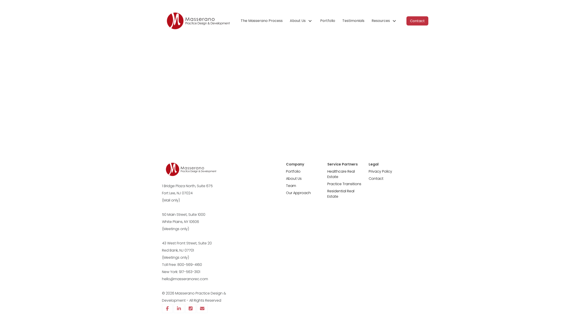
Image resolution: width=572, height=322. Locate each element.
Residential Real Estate (340, 194)
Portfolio (293, 171)
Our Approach (298, 192)
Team (291, 185)
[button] (301, 21)
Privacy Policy (380, 171)
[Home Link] (197, 21)
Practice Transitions (344, 183)
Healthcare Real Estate (341, 174)
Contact (376, 178)
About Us (294, 178)
